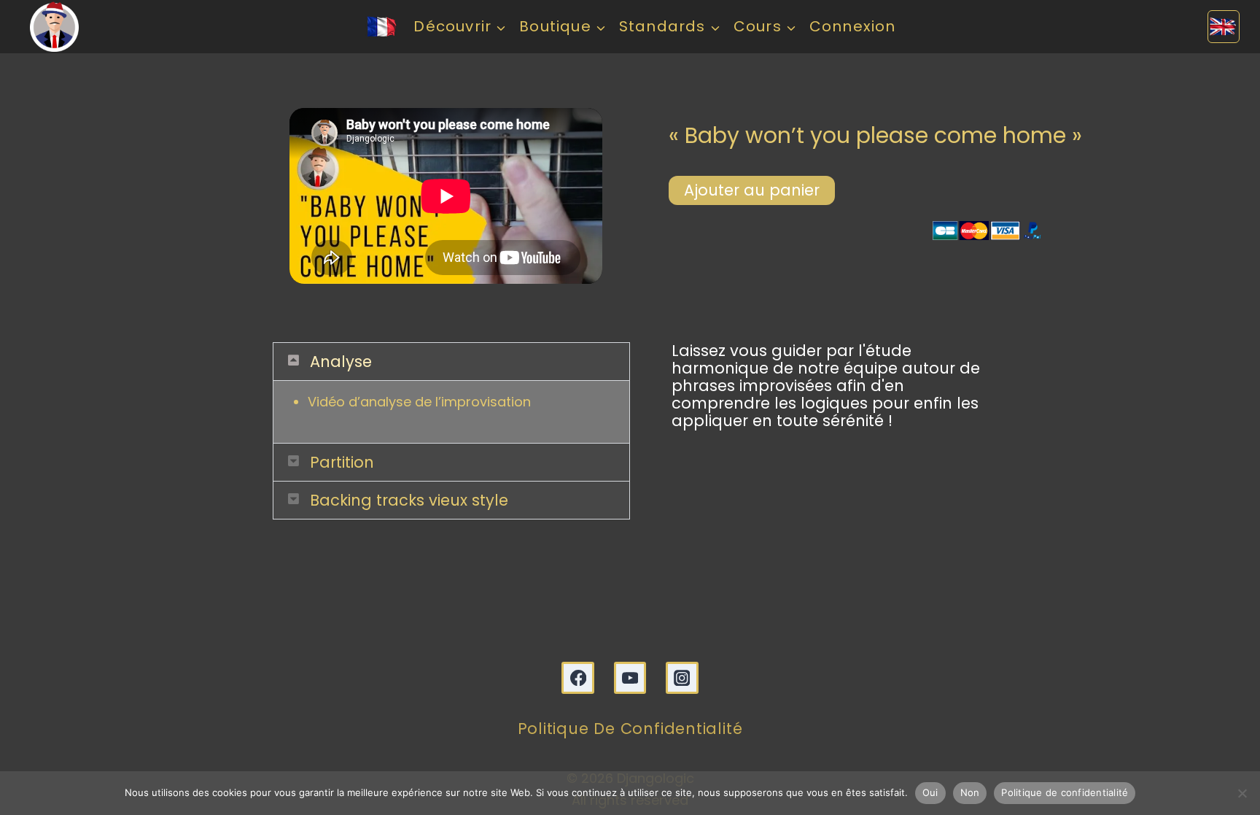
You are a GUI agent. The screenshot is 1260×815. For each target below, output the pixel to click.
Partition (342, 462)
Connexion (852, 26)
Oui (930, 792)
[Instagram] (682, 678)
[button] (451, 361)
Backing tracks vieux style (409, 500)
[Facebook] (577, 678)
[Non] (1241, 793)
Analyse (341, 361)
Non (970, 792)
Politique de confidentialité (630, 728)
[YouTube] (630, 678)
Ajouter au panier (752, 190)
